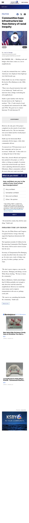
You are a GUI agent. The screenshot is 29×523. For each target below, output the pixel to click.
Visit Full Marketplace (20, 314)
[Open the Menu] (2, 2)
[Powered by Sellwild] (23, 410)
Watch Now (24, 2)
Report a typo (6, 303)
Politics (5, 14)
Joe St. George (8, 52)
